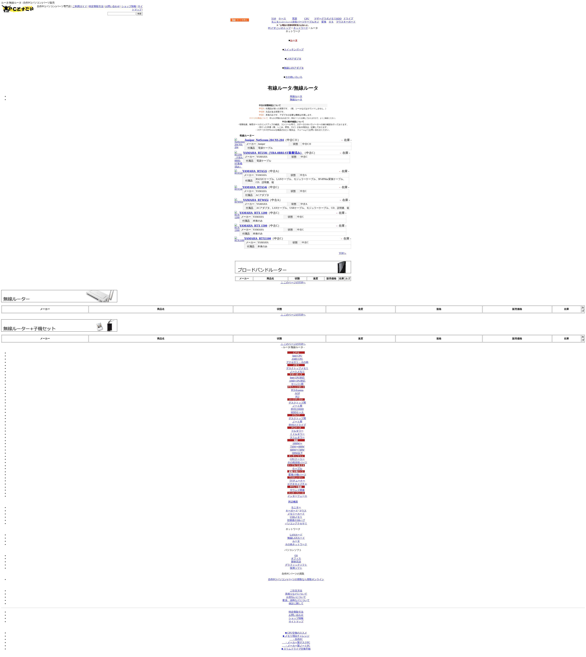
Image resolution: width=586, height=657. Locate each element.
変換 (323, 21)
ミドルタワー (297, 434)
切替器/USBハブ (296, 520)
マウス (339, 21)
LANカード (296, 534)
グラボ (325, 18)
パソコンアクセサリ (296, 523)
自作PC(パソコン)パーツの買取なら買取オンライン (296, 579)
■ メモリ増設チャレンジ (296, 636)
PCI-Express (297, 390)
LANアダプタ (293, 58)
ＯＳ (331, 21)
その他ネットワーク (296, 544)
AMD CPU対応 (297, 381)
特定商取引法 (96, 6)
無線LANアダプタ (294, 68)
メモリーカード (296, 514)
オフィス (296, 558)
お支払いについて (296, 597)
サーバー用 (297, 384)
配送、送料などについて (296, 600)
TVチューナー (297, 480)
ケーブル (309, 21)
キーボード (349, 21)
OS (296, 555)
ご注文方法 (296, 590)
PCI (297, 396)
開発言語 (296, 561)
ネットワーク (300, 28)
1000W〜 (297, 443)
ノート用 (297, 406)
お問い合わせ (112, 6)
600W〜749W (297, 450)
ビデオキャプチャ (297, 484)
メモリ (332, 18)
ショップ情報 (128, 6)
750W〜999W (297, 446)
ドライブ (348, 18)
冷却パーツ (298, 21)
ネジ (316, 21)
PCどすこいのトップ (279, 28)
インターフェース (297, 496)
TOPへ (342, 253)
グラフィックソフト (296, 565)
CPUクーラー (297, 459)
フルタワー (297, 431)
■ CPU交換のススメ (296, 632)
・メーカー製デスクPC (296, 642)
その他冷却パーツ (297, 462)
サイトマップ (296, 621)
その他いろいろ (293, 77)
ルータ (293, 40)
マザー (317, 18)
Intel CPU (297, 355)
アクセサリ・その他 (297, 362)
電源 (294, 18)
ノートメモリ (297, 371)
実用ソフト (296, 568)
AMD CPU (297, 359)
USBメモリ (296, 517)
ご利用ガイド (79, 6)
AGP (297, 393)
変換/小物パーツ (297, 474)
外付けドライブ (297, 424)
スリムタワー (297, 437)
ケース (282, 18)
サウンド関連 (297, 490)
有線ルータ (296, 96)
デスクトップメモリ (297, 368)
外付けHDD (297, 409)
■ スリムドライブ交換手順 (296, 649)
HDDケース (297, 412)
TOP (273, 18)
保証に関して (296, 603)
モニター (296, 507)
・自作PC (296, 639)
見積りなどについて (296, 594)
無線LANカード (296, 538)
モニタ (275, 21)
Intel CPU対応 (297, 377)
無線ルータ (296, 99)
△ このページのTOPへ (293, 282)
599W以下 (297, 453)
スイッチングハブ (294, 49)
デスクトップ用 (297, 402)
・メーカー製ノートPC (296, 645)
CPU (306, 18)
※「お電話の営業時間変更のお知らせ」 (293, 25)
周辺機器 (293, 501)
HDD (339, 18)
